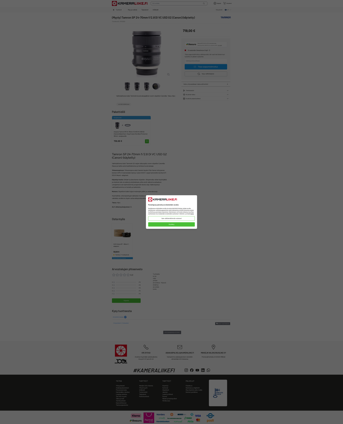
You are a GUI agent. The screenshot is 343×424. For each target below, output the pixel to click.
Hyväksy (171, 224)
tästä (192, 214)
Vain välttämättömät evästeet (171, 218)
